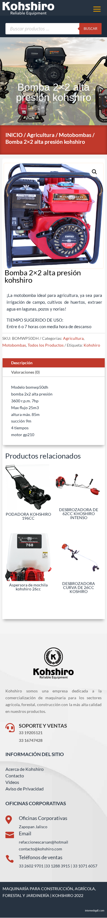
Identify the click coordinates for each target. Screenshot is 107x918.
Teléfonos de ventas (40, 857)
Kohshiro (92, 345)
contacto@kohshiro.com (40, 848)
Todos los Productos (46, 345)
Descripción (22, 362)
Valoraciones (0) (25, 372)
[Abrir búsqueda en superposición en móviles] (53, 28)
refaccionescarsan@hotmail (43, 842)
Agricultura (40, 135)
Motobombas (75, 135)
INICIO (14, 135)
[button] (94, 172)
